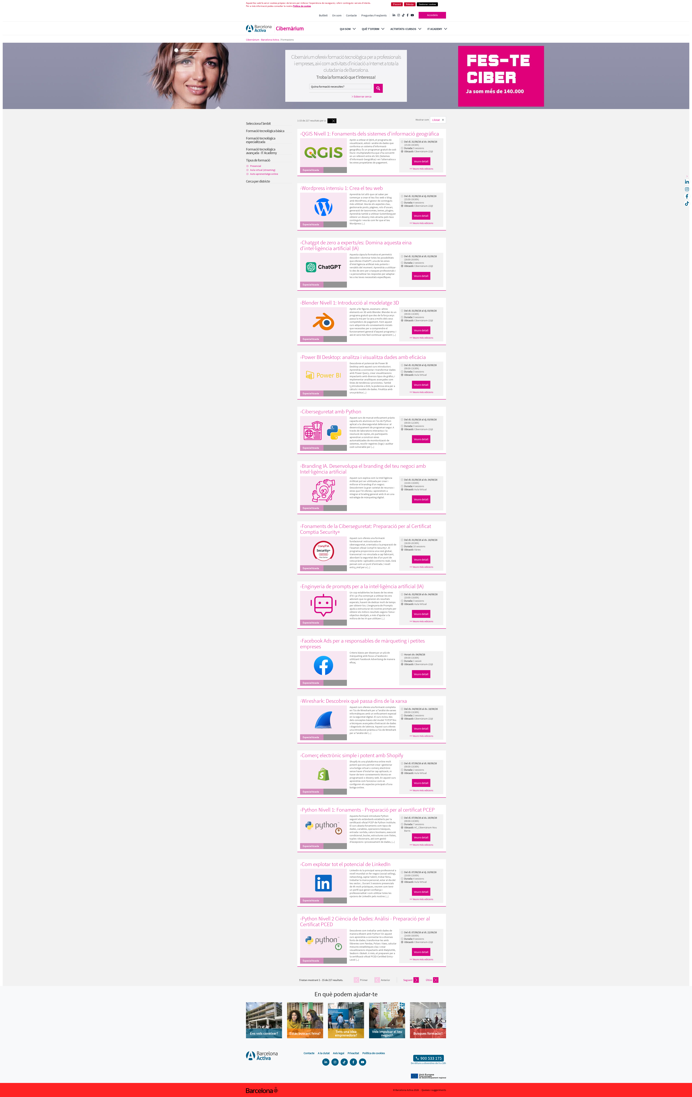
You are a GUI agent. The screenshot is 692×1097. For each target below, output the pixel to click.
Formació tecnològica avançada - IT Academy (261, 151)
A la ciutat (324, 1053)
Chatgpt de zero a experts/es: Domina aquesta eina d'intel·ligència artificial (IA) (356, 245)
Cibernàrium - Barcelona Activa (263, 39)
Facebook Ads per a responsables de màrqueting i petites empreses (362, 643)
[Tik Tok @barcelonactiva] (403, 15)
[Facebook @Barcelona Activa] (408, 15)
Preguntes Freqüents (374, 15)
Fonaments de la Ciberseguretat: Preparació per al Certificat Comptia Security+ (365, 529)
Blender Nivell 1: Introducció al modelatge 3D (350, 302)
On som (336, 15)
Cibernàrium (290, 28)
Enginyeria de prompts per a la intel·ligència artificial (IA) (363, 586)
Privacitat (353, 1053)
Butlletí (323, 15)
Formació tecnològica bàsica (265, 130)
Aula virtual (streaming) (262, 170)
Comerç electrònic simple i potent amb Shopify (352, 755)
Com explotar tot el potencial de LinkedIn (346, 864)
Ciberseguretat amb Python (331, 411)
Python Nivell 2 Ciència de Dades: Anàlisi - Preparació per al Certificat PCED (365, 921)
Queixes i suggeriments (434, 1090)
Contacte (351, 15)
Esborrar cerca (362, 96)
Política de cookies (302, 6)
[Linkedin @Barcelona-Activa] (394, 15)
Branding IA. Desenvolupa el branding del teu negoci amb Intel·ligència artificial (363, 468)
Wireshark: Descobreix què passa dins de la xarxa (354, 700)
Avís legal (338, 1053)
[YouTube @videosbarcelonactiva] (412, 15)
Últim (429, 980)
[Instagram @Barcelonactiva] (398, 15)
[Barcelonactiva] (258, 28)
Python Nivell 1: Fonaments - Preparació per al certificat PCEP (368, 809)
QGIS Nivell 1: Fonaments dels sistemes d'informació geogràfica (370, 133)
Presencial (255, 166)
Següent (407, 980)
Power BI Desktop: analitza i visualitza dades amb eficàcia (364, 357)
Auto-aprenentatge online (264, 174)
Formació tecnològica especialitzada (260, 140)
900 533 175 (431, 1058)
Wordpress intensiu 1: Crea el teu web (342, 188)
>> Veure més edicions (421, 168)
